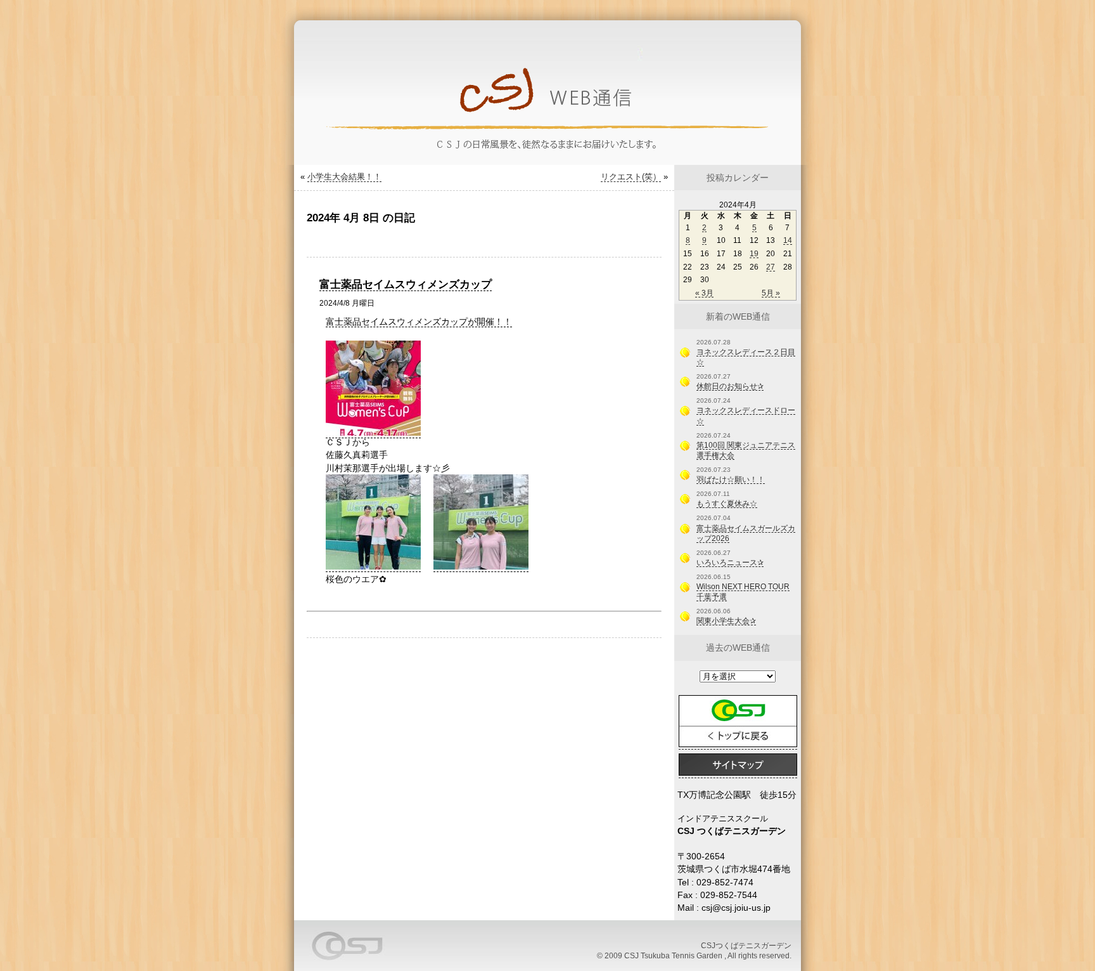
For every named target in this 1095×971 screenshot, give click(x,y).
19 (754, 253)
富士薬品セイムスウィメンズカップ (405, 284)
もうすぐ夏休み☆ (726, 503)
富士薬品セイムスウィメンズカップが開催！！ (419, 321)
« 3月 (704, 293)
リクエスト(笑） (631, 176)
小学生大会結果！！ (344, 176)
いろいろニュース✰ (730, 562)
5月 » (771, 293)
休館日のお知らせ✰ (730, 386)
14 (787, 240)
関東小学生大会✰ (726, 621)
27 (770, 267)
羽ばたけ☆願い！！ (730, 479)
